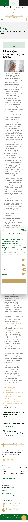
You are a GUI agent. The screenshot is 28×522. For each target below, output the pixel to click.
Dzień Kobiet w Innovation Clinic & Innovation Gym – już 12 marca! (13, 414)
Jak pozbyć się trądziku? (10, 400)
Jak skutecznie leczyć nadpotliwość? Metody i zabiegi (13, 432)
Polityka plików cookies (9, 483)
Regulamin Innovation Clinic (10, 489)
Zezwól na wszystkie (14, 281)
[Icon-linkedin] (7, 7)
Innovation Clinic (0, 31)
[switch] (24, 265)
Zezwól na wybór (14, 286)
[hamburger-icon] (3, 20)
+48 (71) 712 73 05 (6, 507)
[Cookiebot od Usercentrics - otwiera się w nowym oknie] (20, 230)
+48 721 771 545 (5, 505)
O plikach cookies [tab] (21, 234)
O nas (4, 467)
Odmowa (14, 291)
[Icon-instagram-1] (10, 7)
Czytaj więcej (7, 419)
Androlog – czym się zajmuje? (12, 401)
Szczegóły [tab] (12, 234)
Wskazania (6, 472)
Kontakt (5, 480)
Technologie (6, 474)
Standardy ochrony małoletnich (11, 487)
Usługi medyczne (7, 469)
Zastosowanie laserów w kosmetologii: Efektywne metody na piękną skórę (13, 388)
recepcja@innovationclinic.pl (9, 510)
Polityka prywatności (8, 485)
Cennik (5, 476)
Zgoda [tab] (4, 234)
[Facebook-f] (4, 7)
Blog (4, 478)
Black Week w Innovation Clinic (13, 423)
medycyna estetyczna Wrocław (12, 323)
